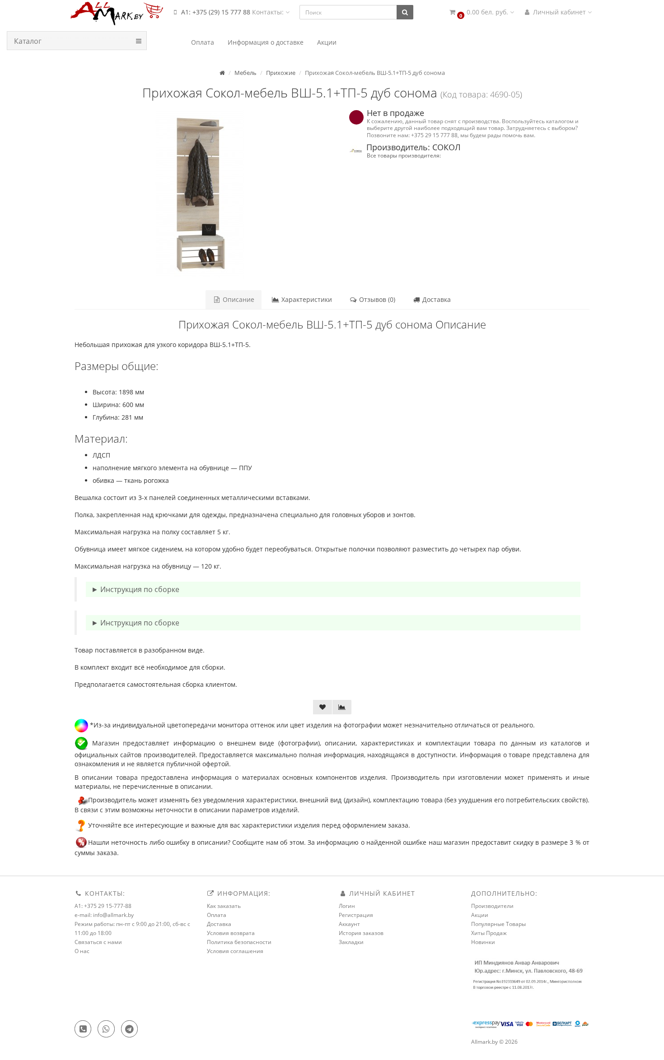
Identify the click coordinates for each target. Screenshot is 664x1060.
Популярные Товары (498, 924)
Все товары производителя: (404, 155)
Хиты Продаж (489, 933)
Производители (492, 906)
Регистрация (356, 915)
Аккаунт (349, 924)
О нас (82, 951)
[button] (481, 12)
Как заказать (224, 906)
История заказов (361, 933)
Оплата (216, 915)
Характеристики (306, 299)
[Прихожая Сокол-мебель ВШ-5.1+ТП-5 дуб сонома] (200, 194)
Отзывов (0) (376, 299)
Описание (237, 299)
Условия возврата (231, 933)
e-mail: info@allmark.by (104, 915)
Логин (347, 906)
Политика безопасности (239, 942)
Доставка (436, 299)
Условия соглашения (235, 951)
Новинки (483, 942)
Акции (479, 915)
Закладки (351, 942)
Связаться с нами (98, 942)
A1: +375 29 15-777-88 (103, 906)
